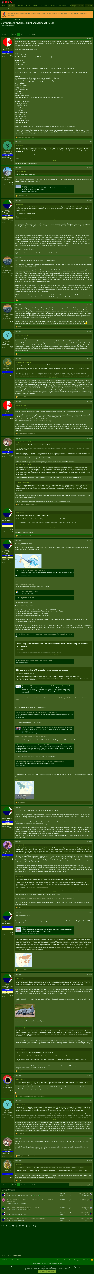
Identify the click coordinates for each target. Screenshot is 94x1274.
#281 (90, 38)
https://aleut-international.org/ (24, 585)
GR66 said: (19, 145)
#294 (90, 841)
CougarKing (9, 1203)
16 (21, 35)
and (22, 195)
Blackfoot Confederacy (77, 944)
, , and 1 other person (31, 1096)
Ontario (85, 947)
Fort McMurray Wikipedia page (42, 421)
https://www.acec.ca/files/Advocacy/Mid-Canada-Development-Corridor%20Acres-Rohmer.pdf (44, 898)
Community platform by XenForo (47, 1263)
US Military (23, 1203)
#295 (90, 912)
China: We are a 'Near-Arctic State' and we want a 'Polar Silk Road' (37, 712)
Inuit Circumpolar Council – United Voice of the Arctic (32, 570)
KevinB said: (19, 512)
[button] (41, 5)
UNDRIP (21, 547)
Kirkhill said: (19, 845)
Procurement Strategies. (15, 1213)
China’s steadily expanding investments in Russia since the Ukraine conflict (40, 761)
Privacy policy (77, 1260)
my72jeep (86, 1209)
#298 (90, 1101)
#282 (90, 142)
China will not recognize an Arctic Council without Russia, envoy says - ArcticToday (42, 745)
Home (4, 6)
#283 (90, 168)
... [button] (10, 35)
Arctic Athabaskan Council (30, 591)
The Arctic (10, 1194)
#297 (90, 1075)
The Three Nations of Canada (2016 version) (23, 1207)
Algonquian (25, 928)
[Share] (87, 38)
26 (34, 1195)
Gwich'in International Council (25, 597)
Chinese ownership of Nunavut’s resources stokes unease (34, 660)
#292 (90, 540)
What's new (36, 6)
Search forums (12, 9)
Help (84, 1260)
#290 (90, 438)
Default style (6, 1260)
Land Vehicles (21, 1220)
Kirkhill (4, 25)
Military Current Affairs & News (24, 1195)
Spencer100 (85, 1201)
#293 (90, 807)
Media (53, 6)
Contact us (60, 1260)
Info (45, 6)
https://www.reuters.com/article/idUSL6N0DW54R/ (31, 736)
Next (33, 35)
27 (36, 1195)
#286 (90, 305)
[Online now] (7, 150)
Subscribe (20, 6)
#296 (90, 974)
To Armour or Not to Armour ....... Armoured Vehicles (26, 1218)
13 (12, 35)
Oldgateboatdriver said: (22, 362)
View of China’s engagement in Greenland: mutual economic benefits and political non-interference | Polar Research (52, 634)
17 (24, 35)
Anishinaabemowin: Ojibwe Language (71, 941)
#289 (90, 401)
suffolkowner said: (21, 171)
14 (15, 35)
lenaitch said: (19, 978)
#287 (90, 331)
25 (29, 35)
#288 (90, 358)
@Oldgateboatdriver (32, 243)
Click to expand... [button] (53, 160)
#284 (90, 200)
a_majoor (86, 1220)
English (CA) (15, 1260)
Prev (4, 35)
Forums (11, 6)
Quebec (76, 947)
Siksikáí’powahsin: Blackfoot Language (26, 946)
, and (25, 137)
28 (38, 1195)
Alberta (22, 949)
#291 (90, 509)
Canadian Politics (21, 1209)
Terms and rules (68, 1260)
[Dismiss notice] (91, 13)
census (52, 946)
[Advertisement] (22, 30)
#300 (90, 1160)
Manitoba (58, 947)
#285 (90, 257)
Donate (28, 6)
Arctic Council (44, 547)
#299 (90, 1138)
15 (18, 35)
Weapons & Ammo (22, 1214)
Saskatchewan (35, 949)
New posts (4, 9)
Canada (24, 186)
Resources (62, 6)
